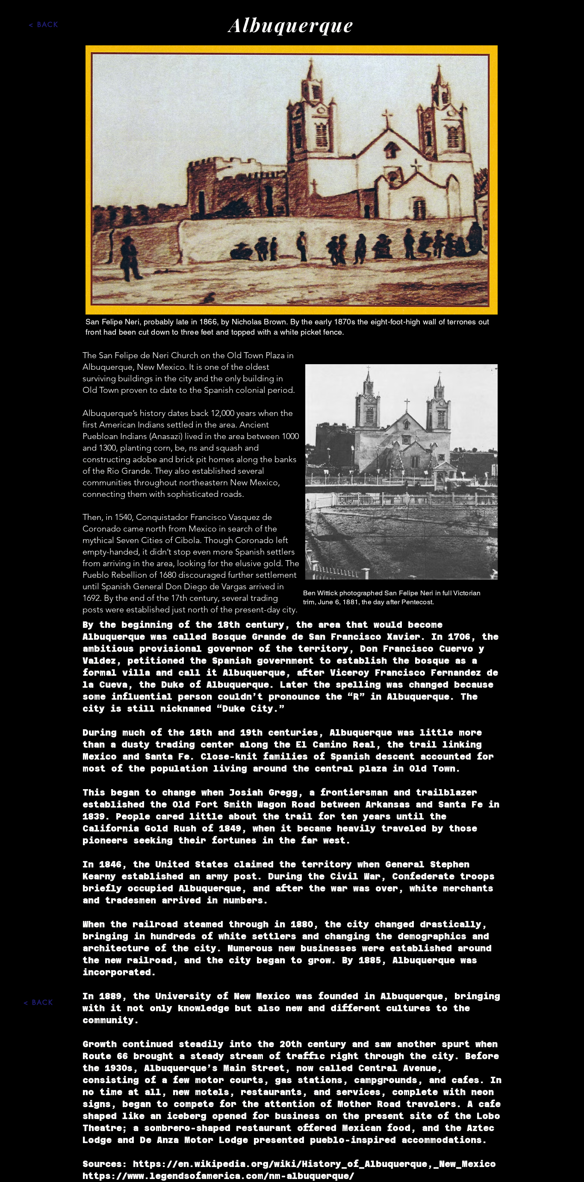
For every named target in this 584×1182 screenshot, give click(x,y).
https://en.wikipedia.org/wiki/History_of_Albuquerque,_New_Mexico (314, 1164)
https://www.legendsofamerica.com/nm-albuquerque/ (218, 1176)
